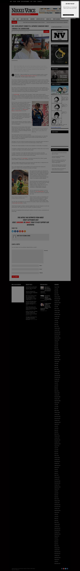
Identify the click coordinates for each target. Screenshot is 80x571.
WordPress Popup (72, 18)
